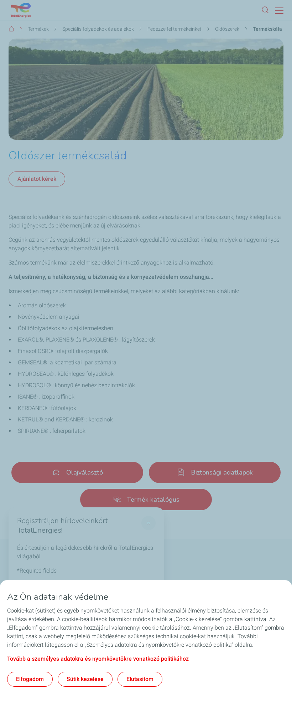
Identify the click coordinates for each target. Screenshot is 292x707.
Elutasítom (139, 679)
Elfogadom (30, 679)
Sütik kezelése (85, 679)
